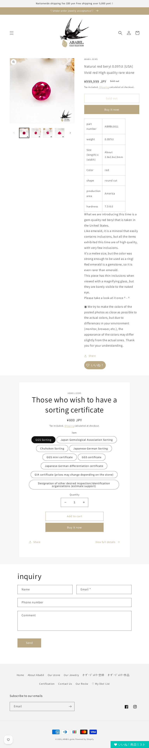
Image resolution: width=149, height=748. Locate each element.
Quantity (74, 494)
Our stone (54, 675)
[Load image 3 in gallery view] (48, 133)
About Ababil (36, 675)
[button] (11, 33)
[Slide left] (14, 133)
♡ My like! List (101, 683)
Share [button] (92, 355)
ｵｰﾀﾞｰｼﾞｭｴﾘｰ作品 (119, 675)
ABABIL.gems (69, 739)
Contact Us (65, 683)
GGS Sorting (43, 439)
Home (20, 675)
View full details (105, 542)
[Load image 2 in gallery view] (36, 133)
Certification (47, 683)
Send (29, 643)
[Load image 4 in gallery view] (60, 133)
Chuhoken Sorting (52, 448)
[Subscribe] (70, 706)
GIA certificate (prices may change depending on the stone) (74, 474)
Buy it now (111, 109)
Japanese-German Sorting (90, 448)
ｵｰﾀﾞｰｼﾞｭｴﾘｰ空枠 (93, 675)
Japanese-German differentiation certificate (74, 466)
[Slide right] (70, 133)
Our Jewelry (71, 675)
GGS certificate (91, 457)
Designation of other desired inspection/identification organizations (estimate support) (74, 485)
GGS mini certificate (60, 457)
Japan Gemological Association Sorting (87, 439)
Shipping (104, 87)
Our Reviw (82, 683)
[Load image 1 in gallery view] (24, 133)
